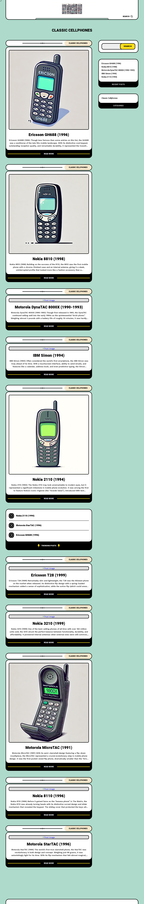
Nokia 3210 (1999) (49, 623)
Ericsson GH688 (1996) (49, 135)
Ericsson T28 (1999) (49, 575)
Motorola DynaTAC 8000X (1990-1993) (49, 307)
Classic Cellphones (78, 43)
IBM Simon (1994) (49, 355)
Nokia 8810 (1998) (49, 259)
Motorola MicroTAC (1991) (48, 747)
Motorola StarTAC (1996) (28, 525)
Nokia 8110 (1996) (49, 796)
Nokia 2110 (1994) (49, 479)
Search (128, 46)
